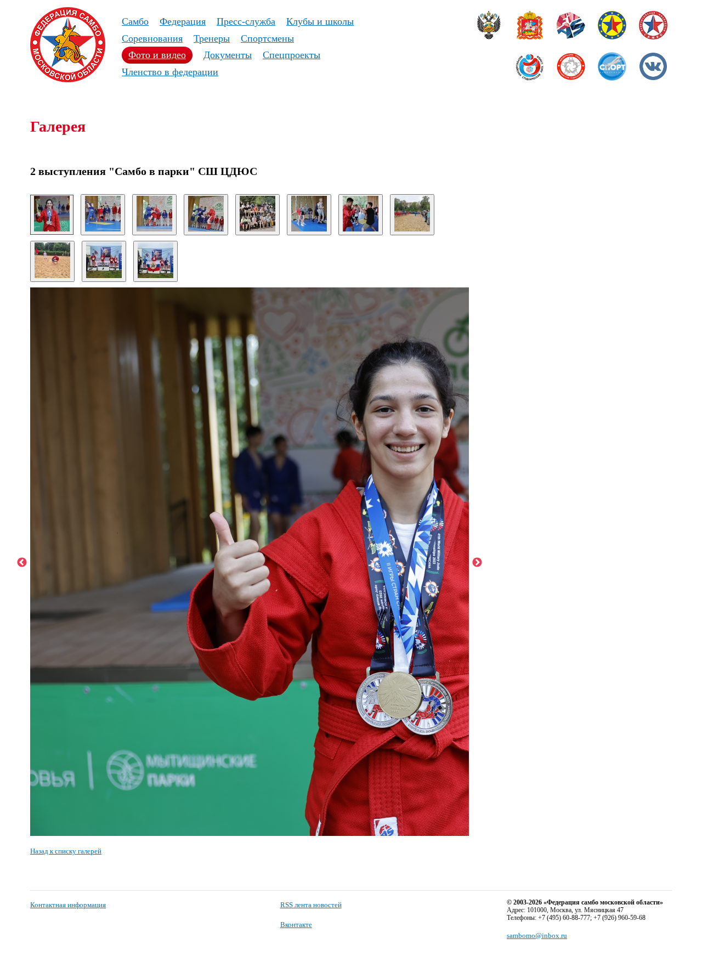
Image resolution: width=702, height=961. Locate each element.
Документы (227, 54)
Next (477, 562)
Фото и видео (157, 54)
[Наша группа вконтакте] (653, 78)
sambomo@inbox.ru (537, 935)
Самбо (135, 21)
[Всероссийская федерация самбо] (653, 37)
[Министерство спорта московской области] (530, 37)
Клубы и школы (320, 21)
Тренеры (212, 38)
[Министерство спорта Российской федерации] (488, 37)
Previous (21, 562)
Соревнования (152, 38)
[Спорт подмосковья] (612, 78)
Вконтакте (296, 924)
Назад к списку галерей (65, 851)
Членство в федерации (170, 71)
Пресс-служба (246, 21)
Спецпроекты (291, 54)
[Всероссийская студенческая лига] (530, 78)
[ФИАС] (571, 37)
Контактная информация (68, 905)
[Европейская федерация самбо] (612, 37)
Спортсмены (267, 38)
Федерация (183, 21)
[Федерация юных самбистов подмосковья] (571, 78)
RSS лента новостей (311, 905)
